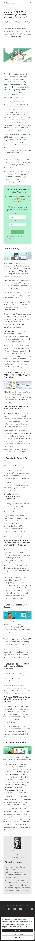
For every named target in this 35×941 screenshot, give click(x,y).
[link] (19, 199)
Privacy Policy (21, 924)
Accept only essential (17, 934)
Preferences (18, 937)
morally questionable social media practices (15, 84)
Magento (19, 22)
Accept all (17, 930)
